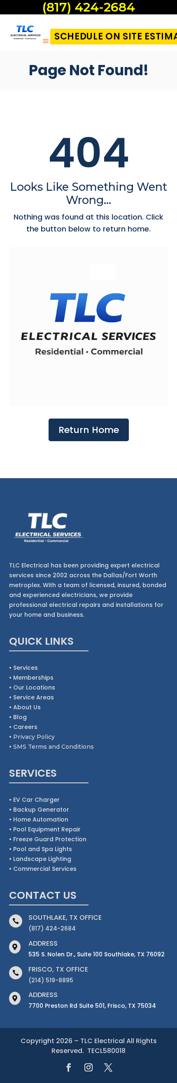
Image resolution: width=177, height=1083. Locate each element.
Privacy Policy (34, 737)
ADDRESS (43, 943)
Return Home (88, 429)
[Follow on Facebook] (69, 1067)
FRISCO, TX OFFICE (58, 969)
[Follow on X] (108, 1067)
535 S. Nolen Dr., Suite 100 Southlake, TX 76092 (96, 954)
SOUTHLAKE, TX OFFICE (65, 917)
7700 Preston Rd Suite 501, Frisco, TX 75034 (92, 1006)
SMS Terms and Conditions (53, 746)
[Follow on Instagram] (88, 1067)
